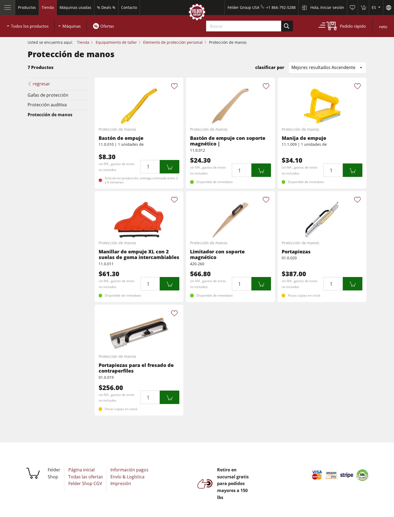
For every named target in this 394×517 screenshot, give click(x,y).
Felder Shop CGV (85, 483)
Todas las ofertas (85, 477)
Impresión (120, 483)
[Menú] (7, 7)
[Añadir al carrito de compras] (169, 166)
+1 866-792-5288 (281, 7)
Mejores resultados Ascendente (323, 67)
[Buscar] (287, 26)
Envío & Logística (127, 477)
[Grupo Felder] (197, 13)
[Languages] (388, 7)
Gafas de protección (48, 95)
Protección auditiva (47, 105)
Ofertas (107, 26)
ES (374, 7)
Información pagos (129, 470)
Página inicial (81, 470)
